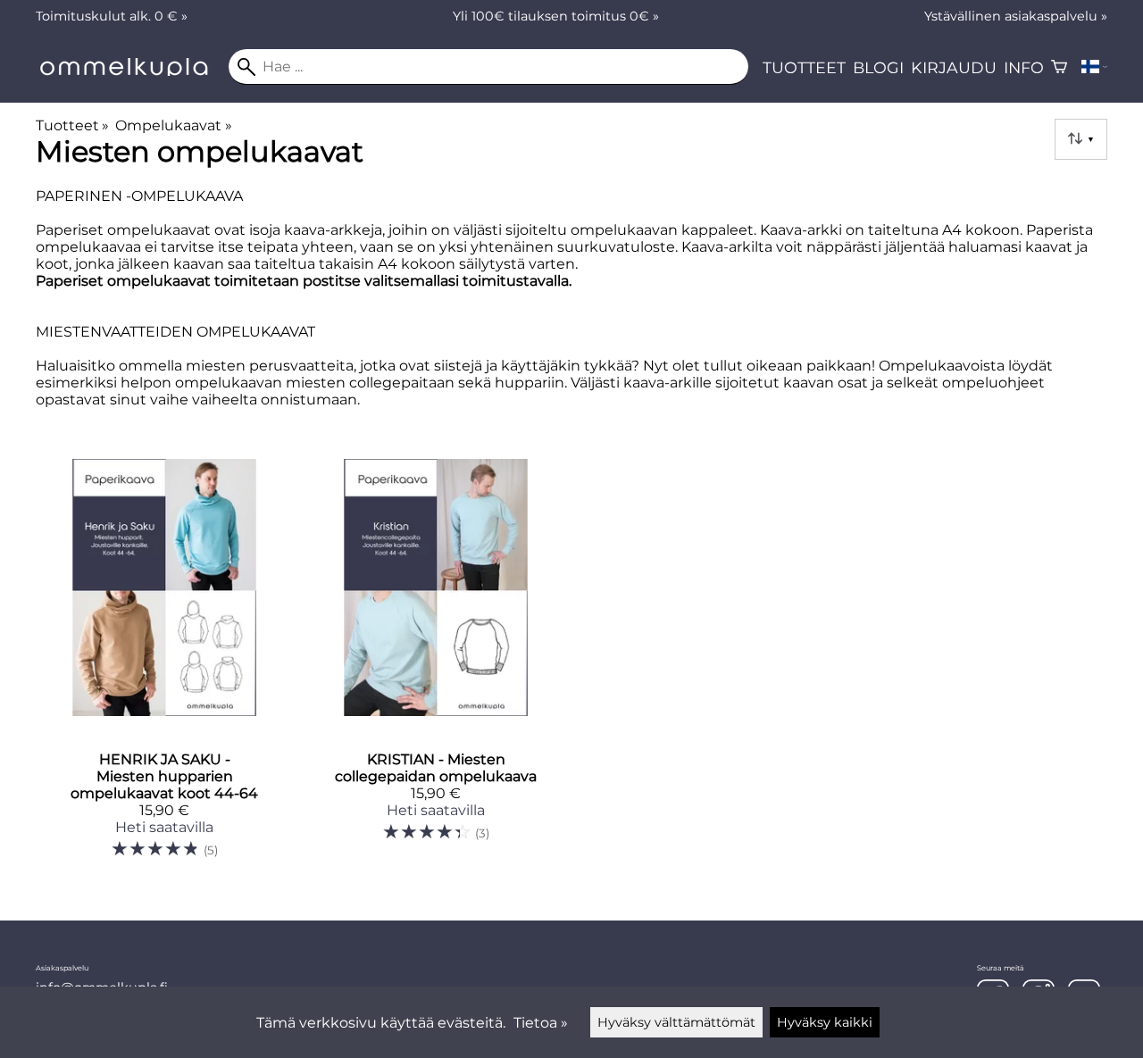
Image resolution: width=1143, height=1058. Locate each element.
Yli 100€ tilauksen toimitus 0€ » (556, 16)
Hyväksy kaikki (824, 1022)
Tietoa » (540, 1022)
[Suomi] (1094, 67)
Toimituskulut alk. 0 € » (112, 16)
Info (1024, 67)
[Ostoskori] (1059, 67)
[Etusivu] (132, 70)
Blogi (878, 67)
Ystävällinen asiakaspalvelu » (1015, 16)
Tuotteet (804, 67)
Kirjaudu (954, 67)
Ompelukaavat (173, 125)
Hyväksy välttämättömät (676, 1022)
